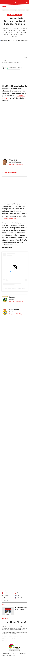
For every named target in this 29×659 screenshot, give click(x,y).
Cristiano (13, 160)
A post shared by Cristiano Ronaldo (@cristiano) (15, 288)
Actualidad (5, 10)
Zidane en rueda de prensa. (12, 218)
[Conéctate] (27, 2)
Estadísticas (19, 164)
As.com (4, 61)
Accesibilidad (4, 640)
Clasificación (21, 10)
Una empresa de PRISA (14, 646)
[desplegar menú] (2, 2)
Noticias (11, 164)
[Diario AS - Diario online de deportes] (14, 2)
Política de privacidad (18, 636)
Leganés (12, 297)
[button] (3, 67)
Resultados (13, 10)
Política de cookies (6, 638)
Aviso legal (9, 636)
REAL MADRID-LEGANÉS (15, 14)
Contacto (4, 636)
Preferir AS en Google (15, 68)
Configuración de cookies (17, 638)
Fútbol (4, 7)
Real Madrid (14, 310)
